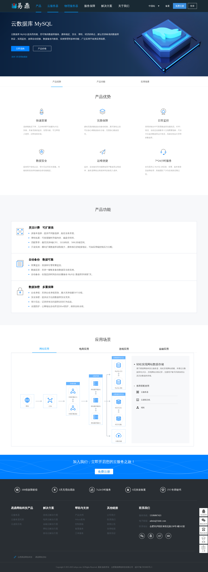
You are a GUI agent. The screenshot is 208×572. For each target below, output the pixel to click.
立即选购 (20, 49)
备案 (167, 6)
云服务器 (52, 5)
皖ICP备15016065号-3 (143, 567)
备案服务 (79, 529)
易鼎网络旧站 (40, 557)
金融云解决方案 (50, 524)
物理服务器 (71, 5)
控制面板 (79, 524)
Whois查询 (80, 519)
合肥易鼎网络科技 (25, 557)
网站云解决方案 (50, 529)
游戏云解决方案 (50, 515)
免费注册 (179, 6)
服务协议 (111, 533)
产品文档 (79, 515)
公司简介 (111, 515)
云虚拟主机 (145, 400)
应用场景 (145, 82)
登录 (192, 6)
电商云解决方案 (50, 519)
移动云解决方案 (50, 533)
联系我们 (111, 519)
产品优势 (57, 82)
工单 (203, 551)
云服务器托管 (17, 519)
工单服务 (79, 533)
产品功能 (101, 82)
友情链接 (111, 529)
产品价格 (42, 49)
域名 (143, 408)
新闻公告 (111, 524)
